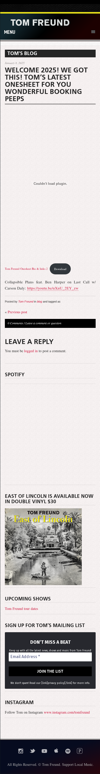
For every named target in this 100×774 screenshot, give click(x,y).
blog (39, 301)
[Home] (40, 22)
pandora (79, 751)
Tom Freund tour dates (21, 608)
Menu (9, 32)
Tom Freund (25, 301)
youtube (44, 751)
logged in (31, 350)
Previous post (17, 311)
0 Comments (15, 323)
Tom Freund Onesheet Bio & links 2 (26, 269)
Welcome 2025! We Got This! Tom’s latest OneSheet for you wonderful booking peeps (46, 84)
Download (60, 269)
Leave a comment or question (43, 323)
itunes (56, 751)
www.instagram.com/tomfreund (67, 712)
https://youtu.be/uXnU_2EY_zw (52, 288)
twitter (32, 751)
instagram (20, 751)
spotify (68, 751)
